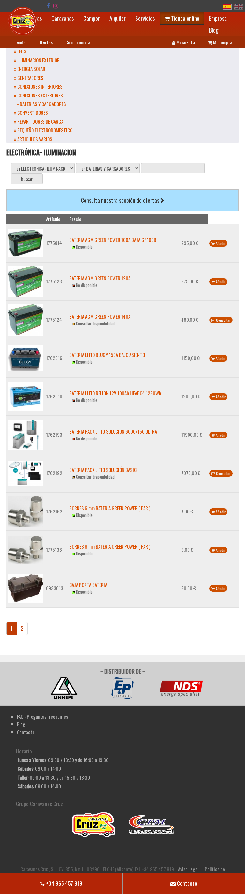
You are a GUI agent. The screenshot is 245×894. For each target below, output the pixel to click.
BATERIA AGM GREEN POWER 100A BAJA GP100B (112, 239)
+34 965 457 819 (63, 883)
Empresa (218, 18)
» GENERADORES (28, 77)
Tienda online (184, 18)
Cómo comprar (78, 42)
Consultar (223, 320)
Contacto (186, 883)
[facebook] (48, 6)
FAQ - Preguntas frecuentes (42, 716)
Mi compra (222, 42)
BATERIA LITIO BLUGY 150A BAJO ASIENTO (107, 354)
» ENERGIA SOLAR (29, 68)
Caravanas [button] (62, 18)
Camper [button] (91, 18)
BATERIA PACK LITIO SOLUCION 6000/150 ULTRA (113, 431)
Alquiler (117, 18)
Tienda (19, 42)
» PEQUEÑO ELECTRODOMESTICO (43, 130)
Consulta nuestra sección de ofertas (120, 200)
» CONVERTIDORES (31, 112)
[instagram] (55, 6)
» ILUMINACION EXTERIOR (37, 60)
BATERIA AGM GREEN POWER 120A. (100, 277)
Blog (214, 30)
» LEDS (20, 51)
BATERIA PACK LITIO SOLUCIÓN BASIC (103, 469)
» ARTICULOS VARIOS (33, 139)
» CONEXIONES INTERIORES (38, 86)
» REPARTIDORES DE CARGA (38, 121)
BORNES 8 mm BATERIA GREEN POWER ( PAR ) (109, 546)
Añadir (220, 243)
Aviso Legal (188, 869)
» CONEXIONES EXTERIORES (38, 95)
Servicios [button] (145, 18)
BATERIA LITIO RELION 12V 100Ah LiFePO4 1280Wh (115, 393)
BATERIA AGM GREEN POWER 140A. (100, 316)
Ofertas (45, 42)
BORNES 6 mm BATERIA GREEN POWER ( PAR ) (109, 508)
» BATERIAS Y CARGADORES (41, 103)
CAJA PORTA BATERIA (88, 584)
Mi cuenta (185, 42)
